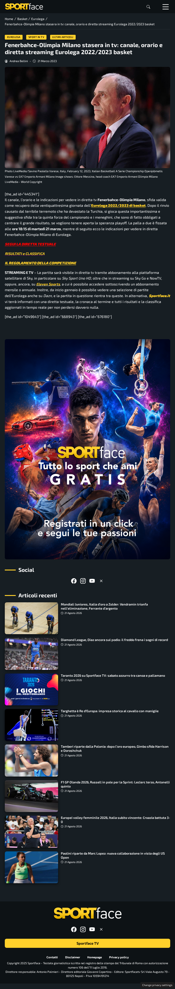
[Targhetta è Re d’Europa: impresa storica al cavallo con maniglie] (31, 725)
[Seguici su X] (101, 581)
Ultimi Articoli (62, 36)
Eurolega (14, 36)
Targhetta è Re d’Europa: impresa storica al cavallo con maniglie (110, 711)
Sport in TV (36, 36)
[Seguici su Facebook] (74, 581)
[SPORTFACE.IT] (24, 6)
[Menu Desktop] (165, 6)
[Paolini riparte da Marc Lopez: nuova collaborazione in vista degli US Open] (31, 867)
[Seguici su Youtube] (92, 581)
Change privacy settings (157, 984)
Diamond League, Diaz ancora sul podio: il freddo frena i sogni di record (114, 640)
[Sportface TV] (87, 449)
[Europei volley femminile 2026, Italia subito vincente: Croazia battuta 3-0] (31, 832)
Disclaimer (72, 957)
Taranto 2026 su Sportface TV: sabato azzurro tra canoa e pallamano (113, 675)
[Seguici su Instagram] (83, 581)
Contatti (52, 957)
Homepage (94, 957)
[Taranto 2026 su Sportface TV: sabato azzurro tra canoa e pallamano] (31, 689)
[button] (148, 6)
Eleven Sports (48, 284)
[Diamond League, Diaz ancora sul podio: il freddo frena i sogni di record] (31, 654)
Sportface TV (88, 943)
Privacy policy (119, 957)
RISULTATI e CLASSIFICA (24, 253)
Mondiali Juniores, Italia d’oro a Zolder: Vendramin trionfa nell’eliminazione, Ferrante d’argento (104, 606)
